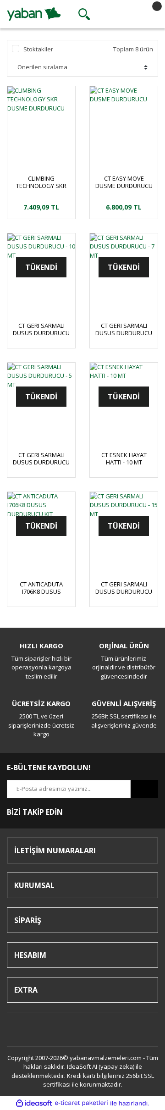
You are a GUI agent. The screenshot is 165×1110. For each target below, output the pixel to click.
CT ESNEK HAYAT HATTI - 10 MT (124, 458)
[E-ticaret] (81, 1103)
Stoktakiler (38, 49)
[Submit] (144, 789)
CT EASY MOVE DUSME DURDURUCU (124, 182)
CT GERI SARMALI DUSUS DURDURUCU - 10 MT (41, 329)
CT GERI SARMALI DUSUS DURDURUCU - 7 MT (123, 329)
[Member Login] (116, 14)
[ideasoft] (34, 1103)
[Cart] (149, 14)
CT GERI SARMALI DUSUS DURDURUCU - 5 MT (41, 458)
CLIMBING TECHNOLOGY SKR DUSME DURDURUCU (41, 182)
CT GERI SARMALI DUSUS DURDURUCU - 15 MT (123, 587)
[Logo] (34, 13)
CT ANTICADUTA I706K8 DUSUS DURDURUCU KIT (41, 587)
